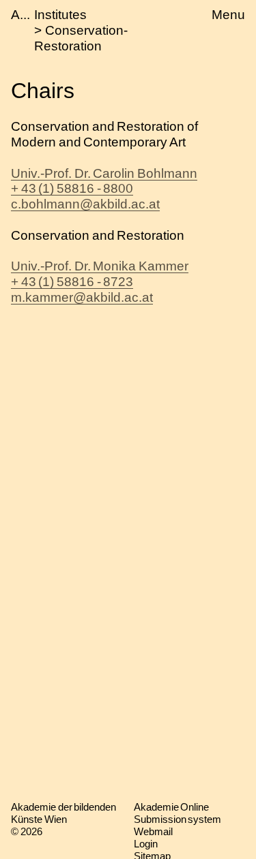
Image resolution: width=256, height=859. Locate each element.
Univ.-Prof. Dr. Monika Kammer (99, 266)
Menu (228, 14)
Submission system (178, 819)
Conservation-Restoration (81, 38)
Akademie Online (172, 807)
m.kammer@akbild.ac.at (82, 297)
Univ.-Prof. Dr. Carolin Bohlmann (104, 173)
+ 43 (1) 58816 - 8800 (72, 188)
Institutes (60, 14)
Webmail (153, 831)
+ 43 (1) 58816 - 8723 (72, 282)
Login (146, 843)
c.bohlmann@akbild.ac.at (85, 204)
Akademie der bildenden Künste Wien (63, 813)
